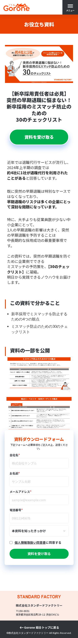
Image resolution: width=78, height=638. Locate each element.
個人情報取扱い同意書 (30, 542)
